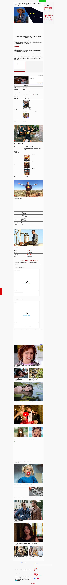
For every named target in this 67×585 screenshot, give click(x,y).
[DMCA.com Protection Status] (17, 580)
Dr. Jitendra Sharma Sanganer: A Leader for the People (48, 15)
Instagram (35, 94)
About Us (35, 568)
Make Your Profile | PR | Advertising (40, 575)
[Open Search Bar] (52, 1)
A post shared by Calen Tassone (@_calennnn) (26, 326)
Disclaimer (36, 573)
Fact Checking (36, 574)
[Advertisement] (28, 30)
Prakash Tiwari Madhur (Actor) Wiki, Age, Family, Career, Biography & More (48, 8)
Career (35, 570)
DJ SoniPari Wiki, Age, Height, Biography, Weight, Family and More (48, 11)
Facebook (31, 91)
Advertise (35, 569)
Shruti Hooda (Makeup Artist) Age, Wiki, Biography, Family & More (48, 18)
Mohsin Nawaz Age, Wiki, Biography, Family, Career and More (48, 21)
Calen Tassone (29, 250)
